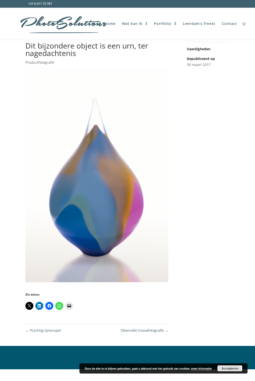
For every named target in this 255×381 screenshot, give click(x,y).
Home (110, 24)
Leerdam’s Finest (199, 24)
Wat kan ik (132, 24)
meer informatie (201, 368)
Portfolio (162, 24)
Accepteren (230, 368)
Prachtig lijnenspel (43, 330)
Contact (229, 24)
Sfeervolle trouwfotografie (144, 330)
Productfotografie (39, 62)
